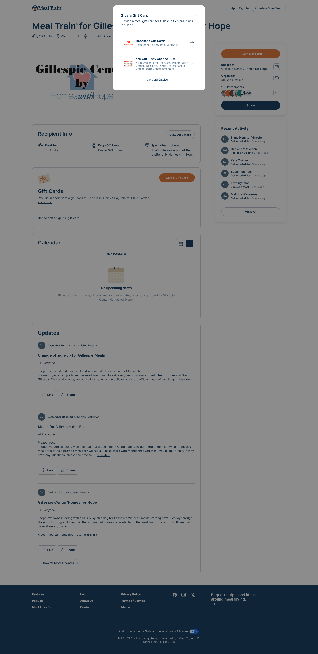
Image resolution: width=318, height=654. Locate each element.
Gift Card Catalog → (159, 79)
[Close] (196, 15)
